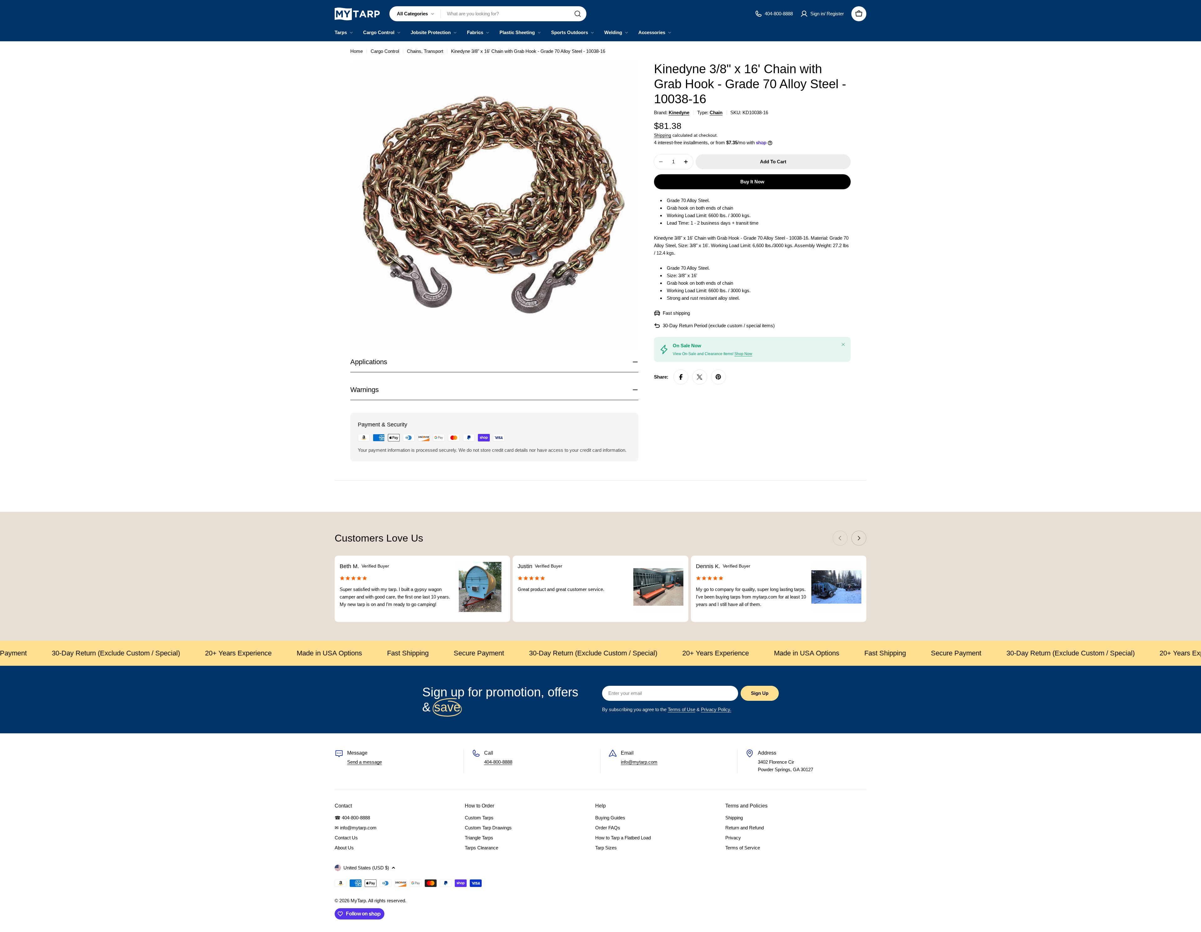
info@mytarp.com (639, 762)
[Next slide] (858, 538)
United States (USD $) (366, 867)
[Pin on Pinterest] (718, 377)
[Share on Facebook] (680, 377)
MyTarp (358, 900)
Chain (716, 112)
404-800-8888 (498, 762)
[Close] (843, 344)
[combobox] (487, 13)
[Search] (577, 14)
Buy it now (752, 181)
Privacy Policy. (716, 709)
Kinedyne (679, 112)
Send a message (364, 762)
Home (356, 51)
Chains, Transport (425, 51)
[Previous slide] (840, 538)
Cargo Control (385, 51)
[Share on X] (699, 377)
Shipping (662, 135)
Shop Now (743, 354)
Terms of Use (681, 709)
